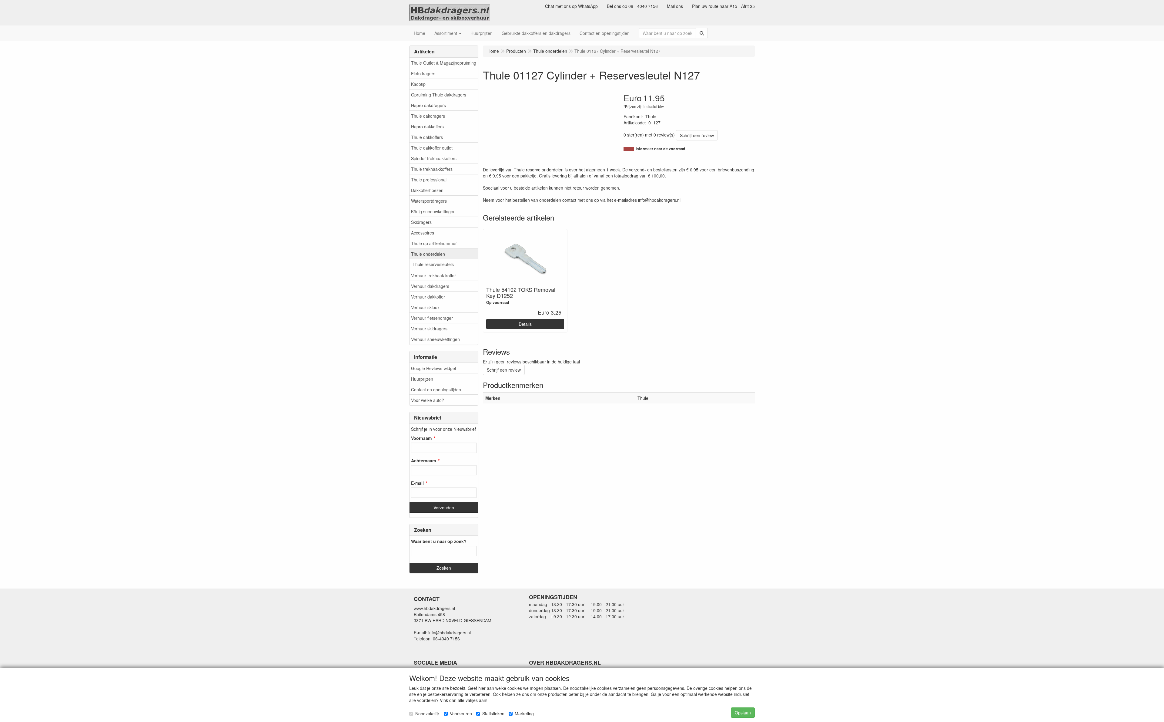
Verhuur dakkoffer (428, 297)
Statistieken (493, 713)
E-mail (417, 483)
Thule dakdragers (428, 116)
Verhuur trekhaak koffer (433, 275)
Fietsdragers (423, 73)
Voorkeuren (461, 713)
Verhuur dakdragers (430, 286)
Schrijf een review (697, 135)
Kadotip (418, 84)
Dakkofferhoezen (427, 190)
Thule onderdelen (428, 254)
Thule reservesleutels (433, 264)
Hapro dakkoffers (427, 126)
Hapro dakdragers (428, 105)
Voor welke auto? (427, 400)
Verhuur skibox (425, 307)
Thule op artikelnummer (434, 243)
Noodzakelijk (427, 713)
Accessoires (422, 233)
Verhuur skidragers (429, 329)
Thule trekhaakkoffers (432, 169)
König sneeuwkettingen (433, 211)
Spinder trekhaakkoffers (434, 158)
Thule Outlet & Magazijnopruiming (443, 63)
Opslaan (743, 713)
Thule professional (429, 180)
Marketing (524, 713)
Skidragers (421, 222)
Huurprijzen (422, 379)
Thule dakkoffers (427, 137)
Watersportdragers (429, 201)
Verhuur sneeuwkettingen (435, 339)
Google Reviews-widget (433, 368)
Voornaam (421, 438)
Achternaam (423, 460)
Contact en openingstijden (436, 389)
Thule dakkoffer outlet (432, 148)
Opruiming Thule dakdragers (438, 95)
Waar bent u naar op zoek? (439, 541)
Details (525, 324)
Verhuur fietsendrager (432, 318)
